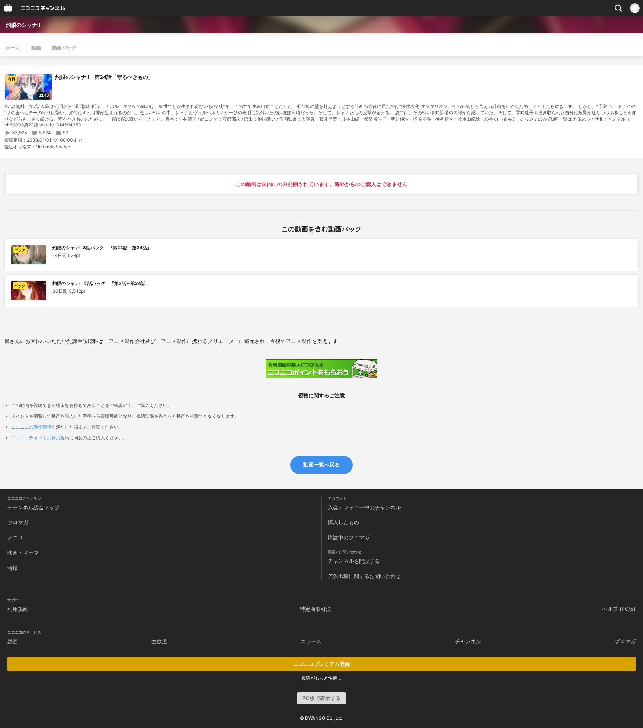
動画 (36, 48)
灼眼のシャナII (23, 25)
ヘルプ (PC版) (619, 609)
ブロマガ (17, 522)
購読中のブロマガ (349, 537)
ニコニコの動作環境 (31, 427)
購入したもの (343, 522)
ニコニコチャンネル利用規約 (40, 437)
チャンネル (468, 641)
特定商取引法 (315, 609)
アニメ (15, 537)
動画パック (64, 48)
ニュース (311, 641)
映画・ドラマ (23, 552)
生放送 (159, 641)
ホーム (13, 48)
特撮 (12, 568)
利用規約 (17, 609)
